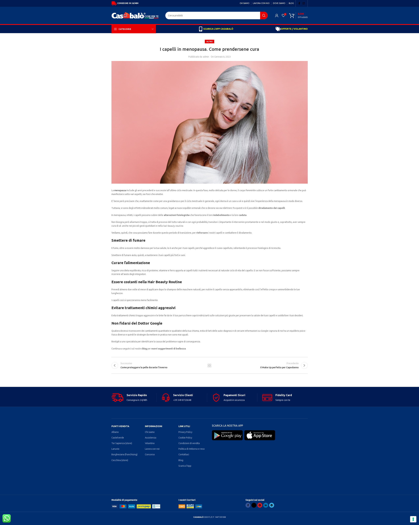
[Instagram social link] (303, 3)
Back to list (209, 365)
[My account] (276, 15)
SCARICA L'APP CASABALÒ (218, 29)
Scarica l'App (184, 466)
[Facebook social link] (299, 3)
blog (144, 348)
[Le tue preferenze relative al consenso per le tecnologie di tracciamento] (413, 519)
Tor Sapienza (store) (121, 443)
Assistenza (150, 437)
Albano (115, 432)
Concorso (150, 454)
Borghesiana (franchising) (124, 454)
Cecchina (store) (119, 460)
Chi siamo (150, 432)
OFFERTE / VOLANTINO (294, 29)
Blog (180, 460)
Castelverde (117, 437)
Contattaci (183, 454)
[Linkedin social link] (265, 505)
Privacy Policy (185, 432)
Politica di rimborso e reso (191, 449)
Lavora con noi (152, 449)
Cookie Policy (185, 437)
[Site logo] (135, 15)
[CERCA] (264, 15)
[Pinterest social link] (259, 505)
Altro (209, 42)
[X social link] (253, 505)
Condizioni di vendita (189, 443)
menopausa (120, 190)
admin (206, 56)
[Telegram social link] (271, 505)
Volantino (150, 443)
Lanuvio (115, 449)
